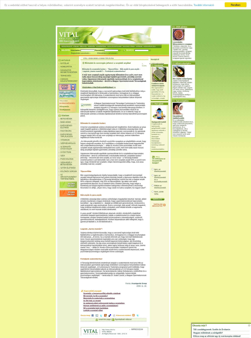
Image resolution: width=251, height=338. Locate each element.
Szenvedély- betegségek (66, 164)
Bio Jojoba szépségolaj (182, 79)
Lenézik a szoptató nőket (93, 310)
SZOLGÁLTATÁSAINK (114, 46)
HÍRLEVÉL (83, 46)
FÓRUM (76, 46)
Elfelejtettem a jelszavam (107, 53)
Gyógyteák (65, 152)
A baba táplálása (106, 58)
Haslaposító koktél (159, 122)
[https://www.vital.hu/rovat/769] (67, 90)
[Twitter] (101, 317)
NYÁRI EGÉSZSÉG (67, 103)
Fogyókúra (65, 131)
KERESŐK (91, 46)
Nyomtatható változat (123, 319)
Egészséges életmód (66, 127)
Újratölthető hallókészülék (178, 117)
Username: (76, 50)
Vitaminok (65, 140)
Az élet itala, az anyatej (92, 301)
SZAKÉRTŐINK (101, 46)
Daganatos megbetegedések (68, 71)
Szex (62, 156)
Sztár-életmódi (68, 168)
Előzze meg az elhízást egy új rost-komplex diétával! (217, 336)
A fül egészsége (158, 64)
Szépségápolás (68, 143)
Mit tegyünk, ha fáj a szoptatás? (95, 296)
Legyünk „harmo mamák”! (93, 71)
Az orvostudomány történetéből (68, 177)
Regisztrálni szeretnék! (80, 53)
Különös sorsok (68, 171)
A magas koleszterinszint (68, 80)
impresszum (137, 329)
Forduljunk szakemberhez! (115, 71)
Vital (85, 58)
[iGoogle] (97, 317)
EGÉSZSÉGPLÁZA (150, 46)
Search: (130, 50)
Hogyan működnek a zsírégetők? (208, 333)
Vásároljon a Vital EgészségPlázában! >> (99, 87)
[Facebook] (93, 317)
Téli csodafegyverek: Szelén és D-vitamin (211, 329)
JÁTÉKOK (139, 46)
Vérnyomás (64, 107)
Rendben (235, 5)
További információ (204, 5)
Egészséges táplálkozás (66, 135)
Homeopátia (66, 67)
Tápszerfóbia (113, 69)
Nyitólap (64, 63)
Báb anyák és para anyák (129, 69)
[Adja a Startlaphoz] (105, 317)
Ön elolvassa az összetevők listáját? (158, 161)
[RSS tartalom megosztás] (133, 316)
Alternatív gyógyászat (66, 148)
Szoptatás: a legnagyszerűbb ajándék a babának (101, 293)
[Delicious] (110, 317)
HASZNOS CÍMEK (129, 46)
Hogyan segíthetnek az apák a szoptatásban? (100, 305)
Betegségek (66, 119)
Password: (99, 50)
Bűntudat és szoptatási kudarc (94, 69)
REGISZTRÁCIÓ (67, 46)
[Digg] (114, 317)
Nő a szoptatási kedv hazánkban (95, 308)
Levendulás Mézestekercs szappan (182, 43)
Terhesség (65, 76)
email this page (105, 319)
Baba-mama (65, 122)
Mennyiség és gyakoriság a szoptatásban (99, 298)
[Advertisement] (125, 18)
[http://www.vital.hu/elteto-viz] (67, 97)
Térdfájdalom (64, 110)
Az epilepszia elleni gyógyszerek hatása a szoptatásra (103, 303)
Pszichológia (66, 159)
